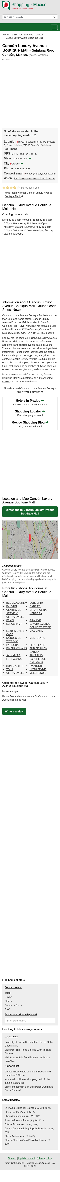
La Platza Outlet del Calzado (28, 1108)
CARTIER (35, 606)
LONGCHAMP (14, 623)
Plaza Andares (20, 1136)
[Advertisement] (30, 95)
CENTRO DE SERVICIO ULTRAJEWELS (15, 613)
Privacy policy (44, 1158)
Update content (26, 1158)
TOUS (9, 669)
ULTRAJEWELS (15, 673)
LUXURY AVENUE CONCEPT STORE (40, 625)
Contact (12, 1158)
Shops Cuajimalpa (22, 1116)
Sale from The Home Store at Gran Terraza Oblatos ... (28, 1051)
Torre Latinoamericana (24, 1120)
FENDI (10, 620)
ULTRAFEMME (38, 669)
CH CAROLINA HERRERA (38, 611)
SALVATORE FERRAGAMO (14, 657)
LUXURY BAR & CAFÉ (15, 632)
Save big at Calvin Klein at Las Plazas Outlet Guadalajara (29, 1043)
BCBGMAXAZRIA (16, 602)
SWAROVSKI (37, 666)
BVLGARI (11, 606)
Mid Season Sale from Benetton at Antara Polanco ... (27, 1059)
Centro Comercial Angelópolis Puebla (29, 1130)
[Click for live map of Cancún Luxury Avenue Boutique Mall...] (30, 539)
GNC (7, 1009)
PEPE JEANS (37, 645)
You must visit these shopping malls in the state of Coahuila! (27, 1080)
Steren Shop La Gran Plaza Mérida (28, 1141)
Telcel (8, 992)
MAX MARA (36, 631)
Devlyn (8, 997)
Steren (8, 1001)
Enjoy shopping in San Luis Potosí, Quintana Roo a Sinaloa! (29, 1088)
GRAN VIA (35, 620)
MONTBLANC (37, 638)
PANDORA (12, 645)
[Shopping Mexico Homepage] (30, 6)
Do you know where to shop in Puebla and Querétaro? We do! (28, 1073)
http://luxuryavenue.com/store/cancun (34, 178)
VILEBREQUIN (38, 673)
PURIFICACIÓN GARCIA (38, 650)
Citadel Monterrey (21, 1124)
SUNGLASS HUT (16, 666)
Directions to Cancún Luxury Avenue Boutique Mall (30, 511)
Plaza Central (20, 1112)
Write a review (14, 711)
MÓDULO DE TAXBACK (13, 639)
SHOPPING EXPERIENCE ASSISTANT (38, 659)
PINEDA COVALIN (16, 648)
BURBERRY (37, 602)
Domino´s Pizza (13, 1005)
